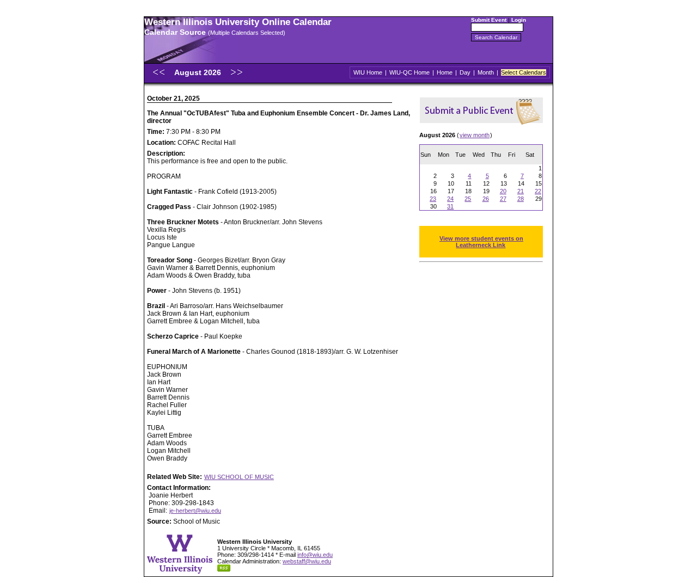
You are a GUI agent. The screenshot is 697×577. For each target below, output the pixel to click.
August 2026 (198, 72)
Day (465, 72)
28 (520, 198)
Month (486, 72)
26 (485, 198)
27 (503, 198)
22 (538, 191)
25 (467, 198)
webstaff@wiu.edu (307, 561)
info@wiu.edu (315, 554)
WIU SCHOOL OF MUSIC (239, 477)
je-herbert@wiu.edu (195, 510)
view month (475, 135)
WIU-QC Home (409, 72)
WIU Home (367, 72)
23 (433, 198)
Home (445, 72)
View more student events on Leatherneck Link (481, 241)
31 (450, 206)
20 (503, 191)
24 (450, 198)
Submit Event (488, 20)
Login (518, 20)
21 (520, 191)
